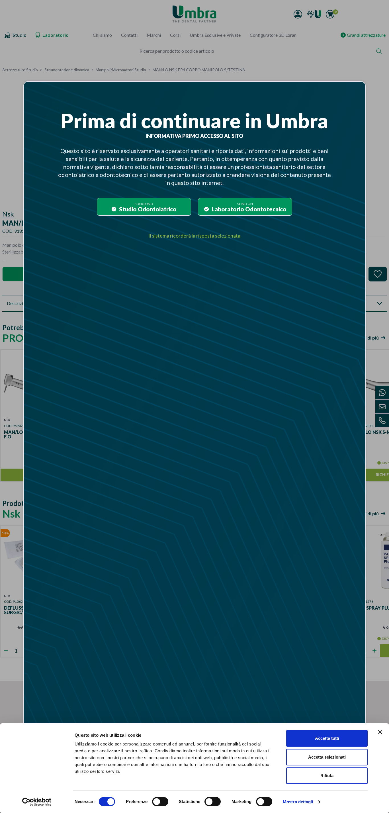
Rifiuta (326, 775)
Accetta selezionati (327, 757)
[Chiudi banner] (380, 732)
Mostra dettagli (298, 801)
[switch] (160, 801)
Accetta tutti (327, 738)
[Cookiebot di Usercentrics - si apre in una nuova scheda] (37, 802)
